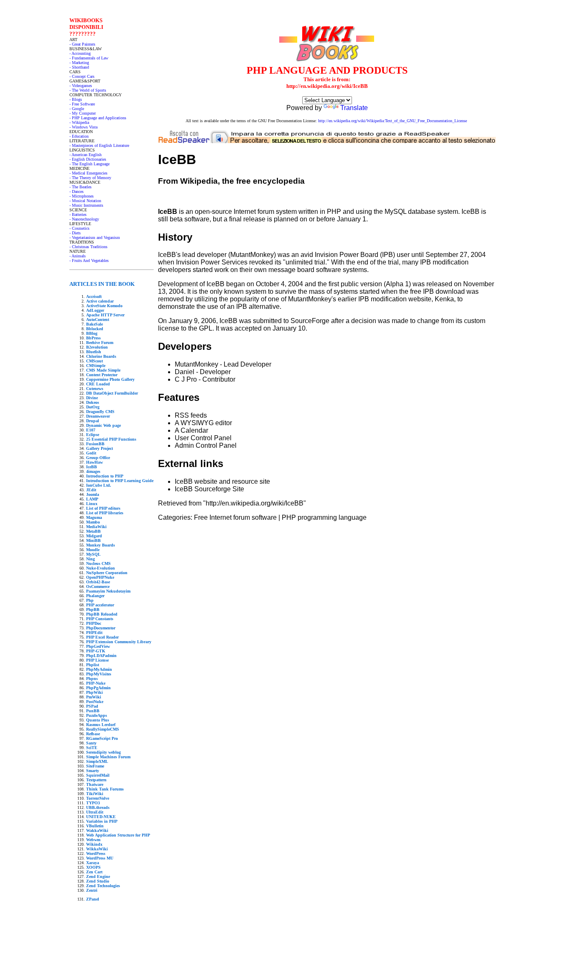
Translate (354, 107)
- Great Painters (82, 44)
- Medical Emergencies (88, 173)
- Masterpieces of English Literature (99, 145)
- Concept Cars (81, 76)
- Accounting (80, 53)
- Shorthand (79, 67)
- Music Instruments (86, 205)
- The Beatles (80, 187)
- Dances (76, 191)
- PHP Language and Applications (97, 117)
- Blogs (75, 99)
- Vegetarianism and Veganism (94, 237)
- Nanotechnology (84, 219)
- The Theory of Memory (90, 177)
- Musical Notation (85, 200)
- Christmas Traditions (88, 246)
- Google (76, 108)
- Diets (75, 233)
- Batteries (78, 214)
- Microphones (81, 196)
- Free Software (82, 104)
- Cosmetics (79, 228)
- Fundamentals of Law (88, 58)
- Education (79, 136)
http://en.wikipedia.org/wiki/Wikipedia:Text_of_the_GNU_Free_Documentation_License (392, 120)
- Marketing (79, 62)
